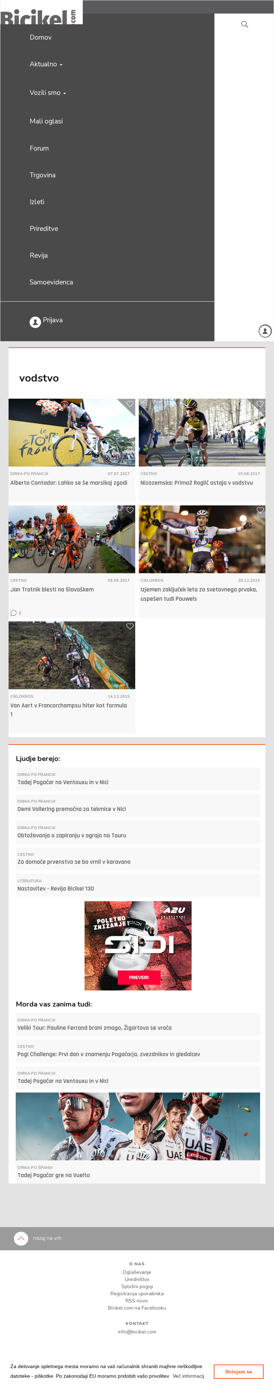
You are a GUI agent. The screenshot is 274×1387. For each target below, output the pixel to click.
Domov (41, 37)
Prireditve (44, 228)
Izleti (37, 202)
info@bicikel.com (137, 1331)
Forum (39, 148)
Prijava (52, 320)
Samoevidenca (51, 282)
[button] (188, 1376)
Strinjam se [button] (238, 1372)
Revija (39, 255)
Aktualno (44, 64)
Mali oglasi (46, 121)
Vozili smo (46, 92)
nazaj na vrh (46, 1238)
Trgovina (43, 175)
